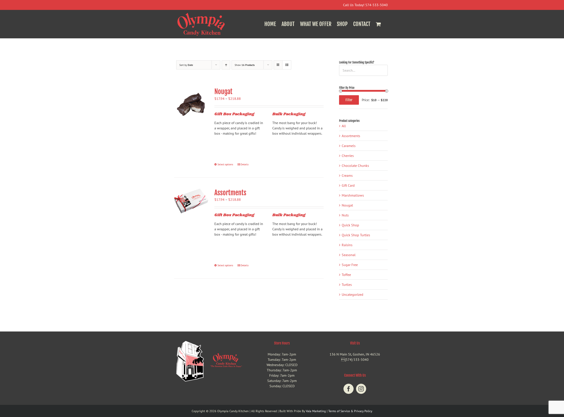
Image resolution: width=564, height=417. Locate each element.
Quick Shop (350, 225)
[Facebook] (348, 389)
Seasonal (349, 255)
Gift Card (348, 185)
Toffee (346, 274)
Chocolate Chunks (355, 165)
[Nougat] (191, 104)
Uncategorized (352, 294)
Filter (348, 100)
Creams (347, 175)
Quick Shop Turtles (356, 235)
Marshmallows (353, 195)
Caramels (349, 145)
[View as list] (286, 65)
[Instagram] (361, 389)
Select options (225, 164)
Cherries (348, 155)
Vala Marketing (316, 411)
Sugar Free (350, 264)
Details (245, 164)
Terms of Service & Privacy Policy (350, 411)
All (344, 126)
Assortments (230, 193)
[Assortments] (191, 201)
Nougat (223, 91)
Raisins (347, 245)
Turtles (347, 284)
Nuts (345, 215)
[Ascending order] (226, 64)
